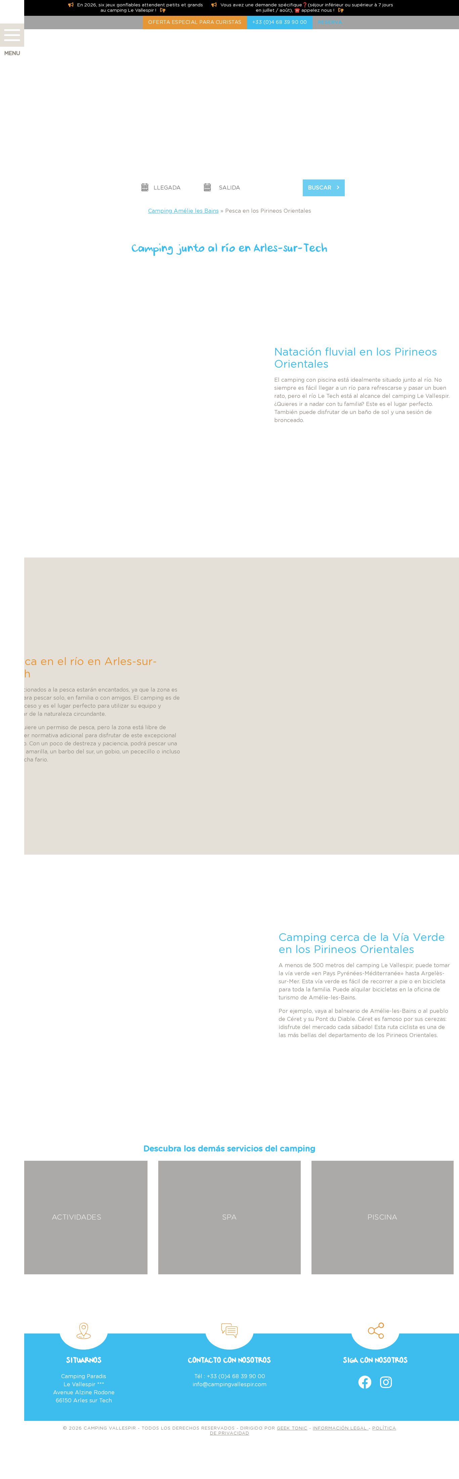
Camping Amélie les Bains (183, 211)
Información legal (341, 1428)
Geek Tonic (292, 1428)
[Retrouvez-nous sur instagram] (386, 1382)
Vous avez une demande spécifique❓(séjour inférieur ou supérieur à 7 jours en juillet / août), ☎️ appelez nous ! (306, 8)
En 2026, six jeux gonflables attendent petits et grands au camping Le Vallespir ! (139, 8)
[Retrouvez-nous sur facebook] (365, 1382)
